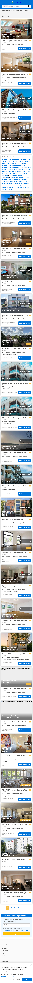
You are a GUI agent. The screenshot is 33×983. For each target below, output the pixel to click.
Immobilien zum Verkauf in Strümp (12, 179)
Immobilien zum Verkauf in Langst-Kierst (13, 165)
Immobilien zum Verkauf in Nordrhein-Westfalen (18, 13)
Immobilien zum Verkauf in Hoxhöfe (19, 183)
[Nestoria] (16, 2)
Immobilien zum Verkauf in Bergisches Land (11, 14)
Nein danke (16, 979)
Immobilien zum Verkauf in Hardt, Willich (13, 185)
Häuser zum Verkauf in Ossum (10, 187)
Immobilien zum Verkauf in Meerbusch (16, 163)
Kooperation (5, 950)
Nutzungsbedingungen (8, 930)
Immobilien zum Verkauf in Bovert (19, 177)
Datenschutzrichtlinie (24, 930)
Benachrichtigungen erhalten (16, 934)
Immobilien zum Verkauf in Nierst (11, 159)
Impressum (5, 961)
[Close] (30, 965)
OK (27, 979)
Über (3, 953)
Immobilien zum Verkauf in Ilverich (11, 167)
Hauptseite (3, 13)
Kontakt (4, 955)
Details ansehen (24, 49)
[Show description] (30, 41)
